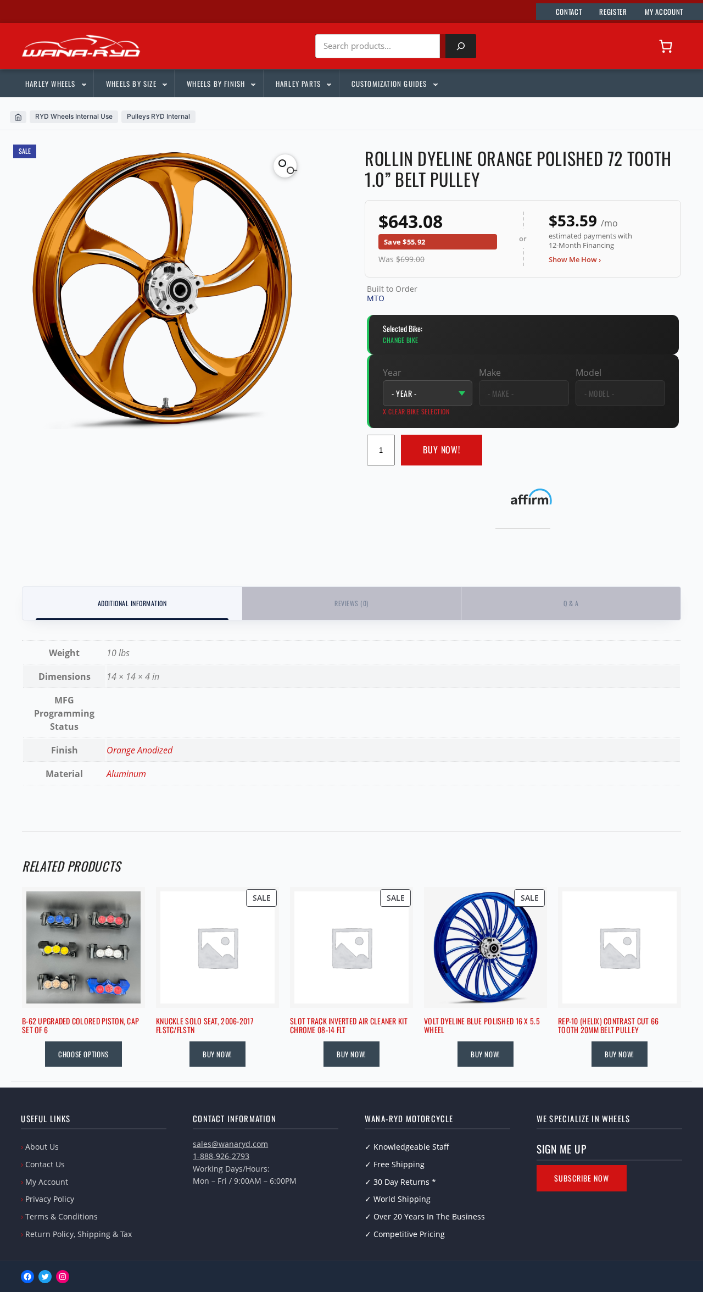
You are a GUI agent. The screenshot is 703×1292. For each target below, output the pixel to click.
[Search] (460, 46)
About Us (42, 1146)
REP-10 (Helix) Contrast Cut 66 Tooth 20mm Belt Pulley (608, 1026)
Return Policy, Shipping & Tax (78, 1234)
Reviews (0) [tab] (351, 603)
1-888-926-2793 (221, 1156)
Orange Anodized (139, 750)
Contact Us (45, 1164)
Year (392, 373)
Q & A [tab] (570, 603)
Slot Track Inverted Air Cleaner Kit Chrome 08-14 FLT (349, 1026)
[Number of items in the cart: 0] (665, 46)
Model (588, 373)
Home (18, 117)
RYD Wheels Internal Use (74, 116)
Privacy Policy (49, 1199)
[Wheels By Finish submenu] (252, 83)
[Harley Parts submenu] (328, 83)
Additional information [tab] (132, 603)
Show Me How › (575, 259)
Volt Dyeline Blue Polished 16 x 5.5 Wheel (482, 1026)
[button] (285, 166)
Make (490, 373)
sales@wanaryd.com (230, 1144)
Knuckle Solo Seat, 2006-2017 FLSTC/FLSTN (204, 1026)
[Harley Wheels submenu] (83, 83)
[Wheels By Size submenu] (164, 83)
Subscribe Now (581, 1178)
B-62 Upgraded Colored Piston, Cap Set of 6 (80, 1026)
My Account (46, 1182)
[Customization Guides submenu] (435, 83)
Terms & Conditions (61, 1216)
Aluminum (126, 774)
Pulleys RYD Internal (158, 116)
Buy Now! (442, 449)
